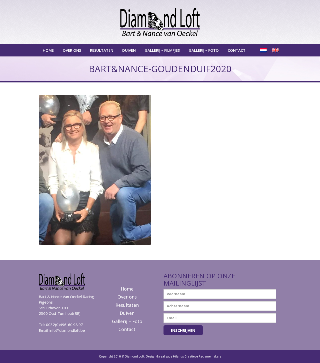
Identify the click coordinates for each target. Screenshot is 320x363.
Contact (237, 50)
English (276, 50)
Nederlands (264, 50)
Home (48, 50)
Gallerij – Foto (204, 50)
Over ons (72, 50)
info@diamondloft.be (67, 330)
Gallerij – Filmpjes (162, 50)
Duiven (129, 50)
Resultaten (101, 50)
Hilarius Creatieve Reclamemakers (197, 356)
